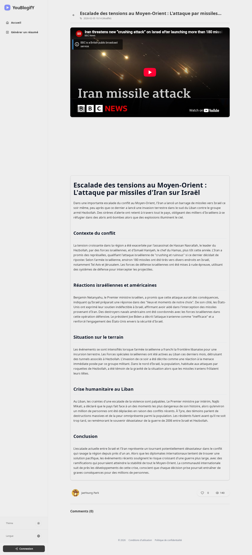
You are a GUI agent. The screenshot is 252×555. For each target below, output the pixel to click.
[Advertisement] (150, 147)
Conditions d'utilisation (140, 540)
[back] (73, 15)
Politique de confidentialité (168, 540)
